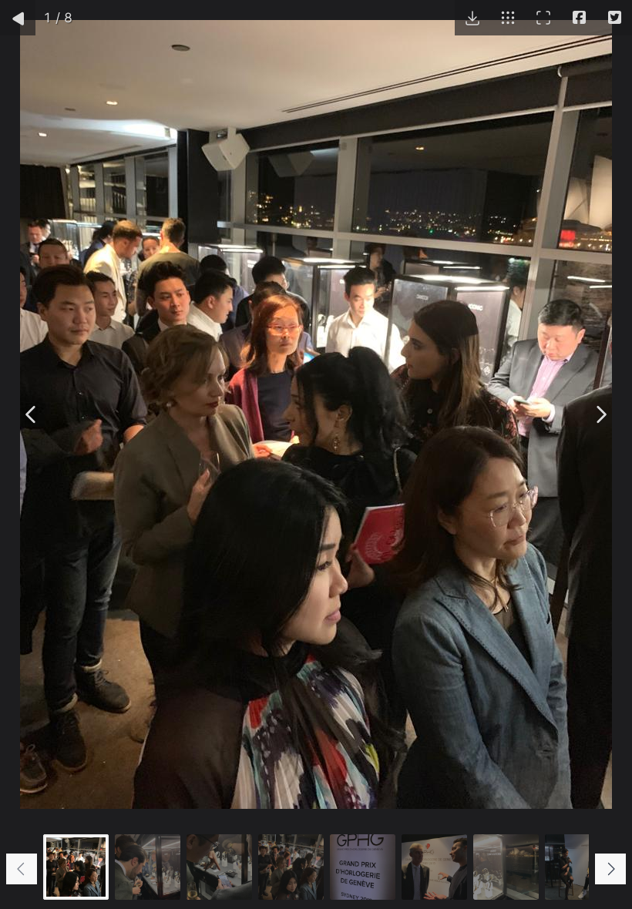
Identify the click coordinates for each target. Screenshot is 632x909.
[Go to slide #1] (76, 867)
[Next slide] (610, 869)
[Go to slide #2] (147, 867)
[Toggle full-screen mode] (543, 17)
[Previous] (31, 414)
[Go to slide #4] (291, 867)
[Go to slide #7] (506, 867)
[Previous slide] (21, 869)
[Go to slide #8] (577, 867)
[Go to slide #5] (362, 867)
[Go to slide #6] (434, 867)
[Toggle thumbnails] (508, 17)
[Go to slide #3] (219, 867)
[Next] (600, 414)
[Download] (472, 17)
